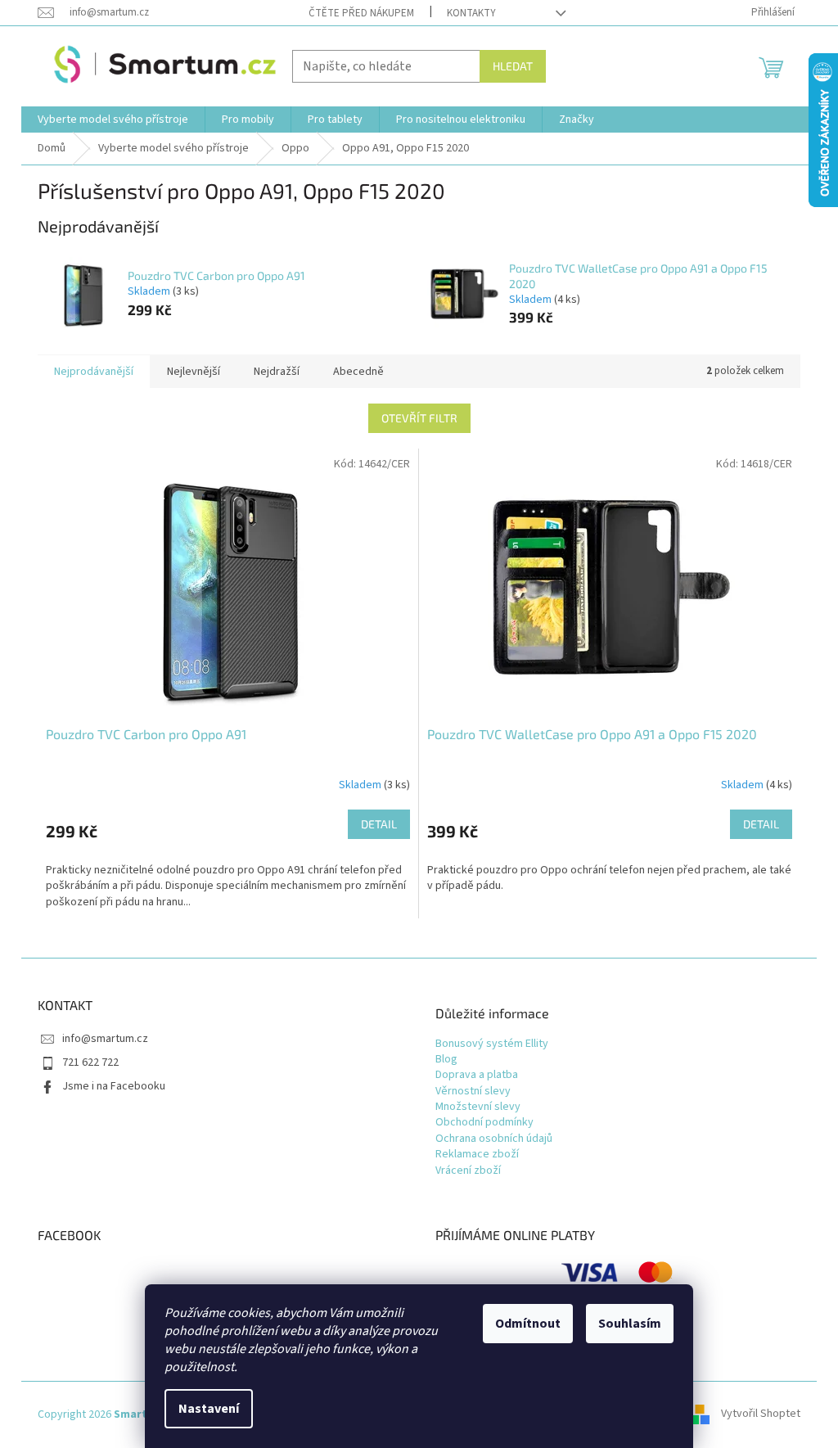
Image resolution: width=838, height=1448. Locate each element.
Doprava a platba (476, 1075)
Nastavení (208, 1409)
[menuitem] (113, 119)
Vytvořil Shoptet (760, 1414)
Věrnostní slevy (473, 1091)
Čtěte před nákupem (361, 13)
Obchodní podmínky (484, 1122)
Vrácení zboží (468, 1171)
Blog (446, 1059)
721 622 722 (90, 1062)
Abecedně (358, 371)
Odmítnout (528, 1324)
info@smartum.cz (105, 1039)
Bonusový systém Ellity (491, 1044)
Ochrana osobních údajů (493, 1139)
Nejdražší (277, 371)
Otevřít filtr (419, 418)
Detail (379, 824)
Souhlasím (629, 1324)
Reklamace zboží (477, 1154)
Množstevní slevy (477, 1107)
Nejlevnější (193, 371)
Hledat (513, 66)
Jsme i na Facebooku (113, 1086)
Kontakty (471, 13)
